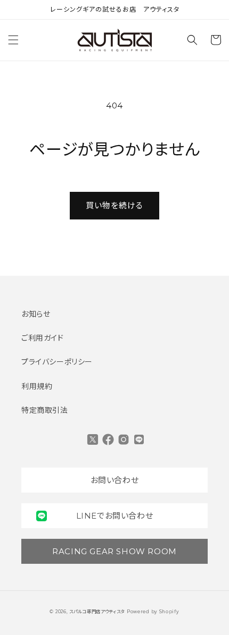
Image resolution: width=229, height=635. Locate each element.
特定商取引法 (44, 410)
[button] (13, 40)
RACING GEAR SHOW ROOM (114, 551)
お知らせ (35, 314)
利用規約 (36, 386)
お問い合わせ (115, 480)
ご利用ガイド (42, 338)
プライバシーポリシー (57, 362)
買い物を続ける (114, 205)
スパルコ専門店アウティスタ (97, 611)
